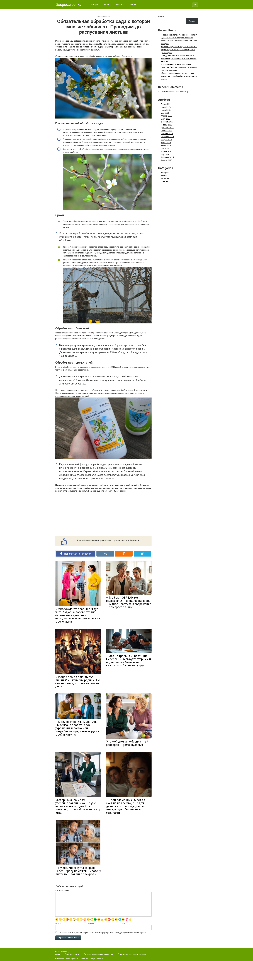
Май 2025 (165, 148)
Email (91, 923)
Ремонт (107, 4)
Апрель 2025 (166, 151)
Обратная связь (72, 954)
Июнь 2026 (166, 110)
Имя (58, 923)
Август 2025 (166, 139)
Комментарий (62, 890)
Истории (94, 4)
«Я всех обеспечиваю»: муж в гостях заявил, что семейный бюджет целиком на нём (179, 76)
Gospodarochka (68, 4)
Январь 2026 (166, 125)
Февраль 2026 (167, 122)
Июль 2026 (166, 107)
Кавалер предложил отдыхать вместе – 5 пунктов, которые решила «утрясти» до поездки (179, 50)
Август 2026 (166, 104)
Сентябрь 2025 (167, 136)
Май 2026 (165, 113)
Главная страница (103, 16)
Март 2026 (165, 119)
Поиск (161, 16)
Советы (132, 4)
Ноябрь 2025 (166, 131)
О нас (57, 954)
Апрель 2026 (166, 116)
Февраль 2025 (167, 157)
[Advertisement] (103, 514)
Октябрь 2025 (167, 133)
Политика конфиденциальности (98, 954)
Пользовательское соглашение (132, 954)
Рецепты (119, 4)
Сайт (123, 923)
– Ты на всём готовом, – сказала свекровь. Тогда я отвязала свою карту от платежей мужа (179, 67)
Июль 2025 (166, 142)
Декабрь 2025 (167, 128)
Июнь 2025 (166, 145)
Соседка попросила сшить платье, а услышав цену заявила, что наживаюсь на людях (178, 58)
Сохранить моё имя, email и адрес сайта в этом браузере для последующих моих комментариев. (102, 932)
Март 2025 (165, 154)
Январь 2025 (166, 160)
